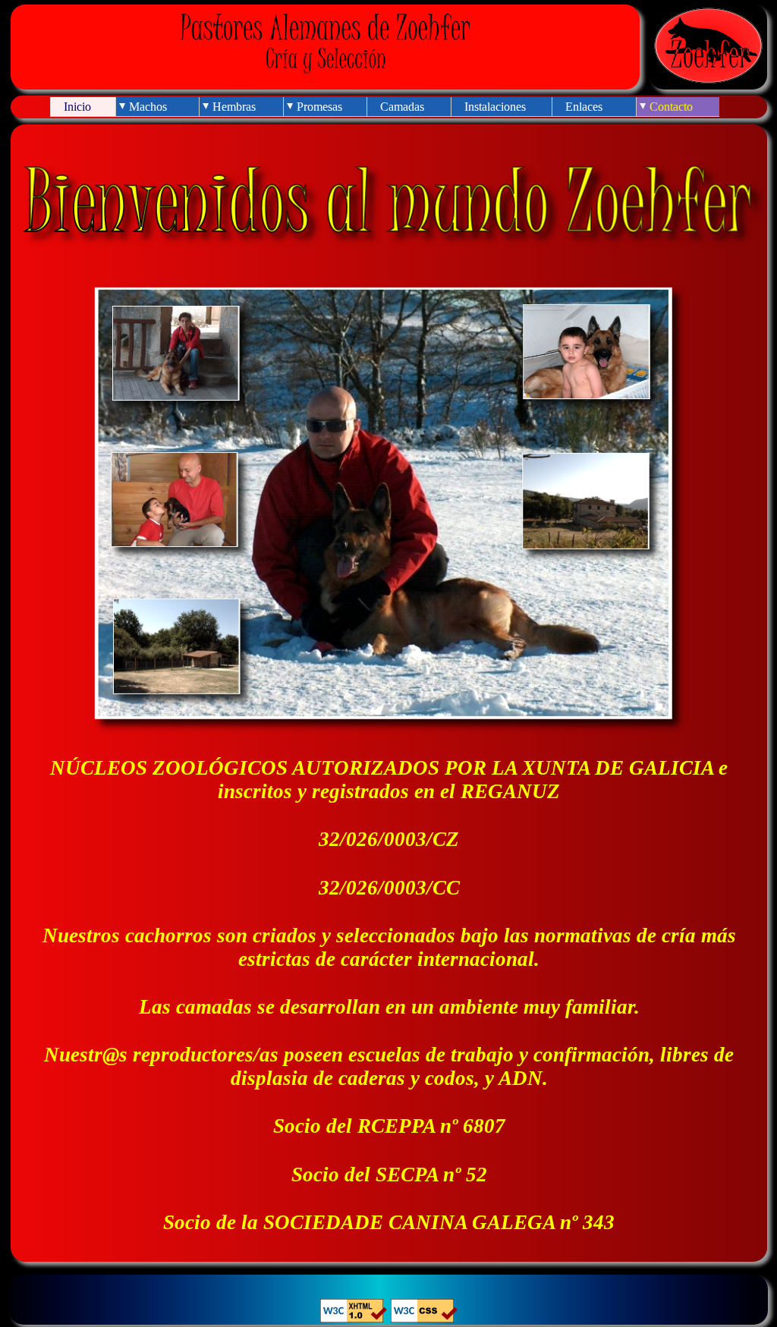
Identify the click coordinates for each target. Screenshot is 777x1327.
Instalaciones (495, 106)
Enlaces (583, 106)
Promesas (319, 106)
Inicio (77, 106)
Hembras (234, 106)
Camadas (402, 106)
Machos (148, 106)
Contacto (671, 106)
